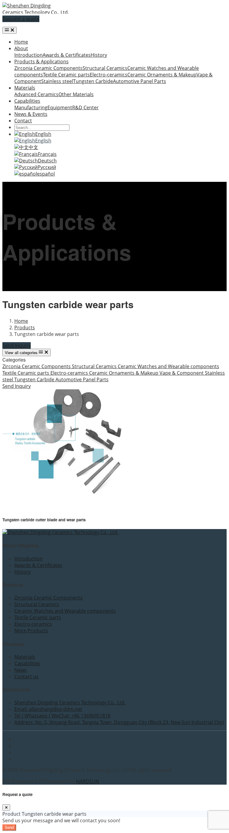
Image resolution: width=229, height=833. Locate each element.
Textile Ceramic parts (66, 74)
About (21, 48)
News (20, 670)
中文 (33, 147)
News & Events (30, 114)
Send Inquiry (16, 345)
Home (21, 42)
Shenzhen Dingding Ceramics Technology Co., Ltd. (70, 702)
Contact (23, 120)
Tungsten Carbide (93, 81)
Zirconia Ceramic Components (48, 68)
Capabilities (27, 101)
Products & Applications (41, 61)
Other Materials (76, 94)
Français (47, 154)
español (46, 173)
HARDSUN (87, 781)
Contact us (26, 676)
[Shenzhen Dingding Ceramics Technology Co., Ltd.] (35, 12)
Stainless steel (57, 81)
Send (9, 827)
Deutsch (47, 160)
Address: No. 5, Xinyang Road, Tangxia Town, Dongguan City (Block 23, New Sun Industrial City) (119, 722)
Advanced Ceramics (36, 94)
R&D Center (85, 107)
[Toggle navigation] (9, 30)
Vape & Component (182, 373)
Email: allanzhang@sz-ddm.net (48, 709)
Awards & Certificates (67, 55)
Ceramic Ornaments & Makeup (161, 74)
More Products (31, 630)
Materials (24, 87)
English (43, 134)
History (99, 55)
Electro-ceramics (108, 74)
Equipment (59, 107)
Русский (47, 167)
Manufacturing (30, 107)
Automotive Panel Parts (139, 81)
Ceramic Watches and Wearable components (168, 366)
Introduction (28, 55)
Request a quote (20, 19)
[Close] (6, 807)
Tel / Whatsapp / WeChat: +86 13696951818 (62, 715)
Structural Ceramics (105, 68)
